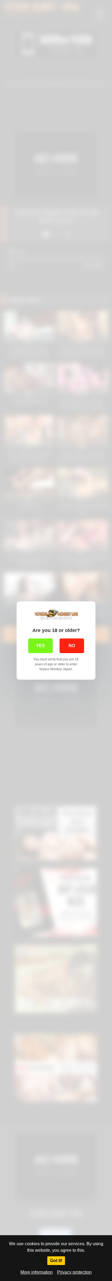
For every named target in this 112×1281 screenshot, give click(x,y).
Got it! (56, 1260)
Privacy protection (74, 1272)
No (72, 645)
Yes (40, 645)
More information (36, 1272)
